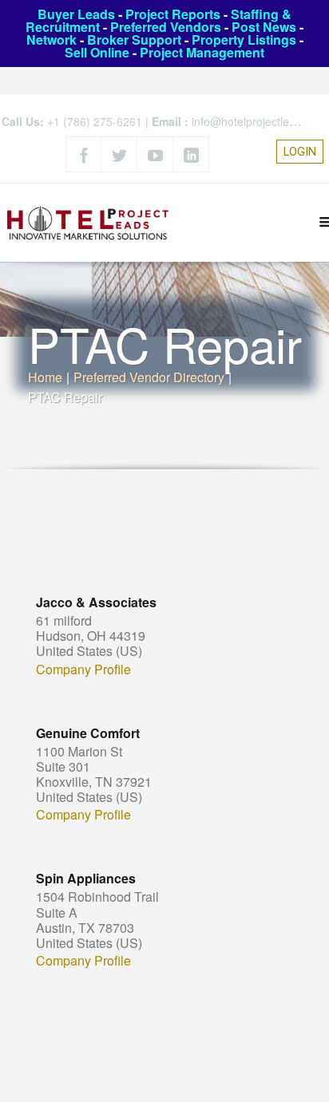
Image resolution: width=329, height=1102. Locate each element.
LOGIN (299, 151)
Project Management (202, 52)
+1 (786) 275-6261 (94, 121)
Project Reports (172, 14)
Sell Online (97, 52)
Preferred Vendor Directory (148, 377)
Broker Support (134, 39)
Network (51, 39)
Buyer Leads (76, 14)
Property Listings (244, 39)
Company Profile (83, 669)
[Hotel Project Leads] (88, 222)
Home (45, 377)
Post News (264, 27)
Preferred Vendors (165, 27)
